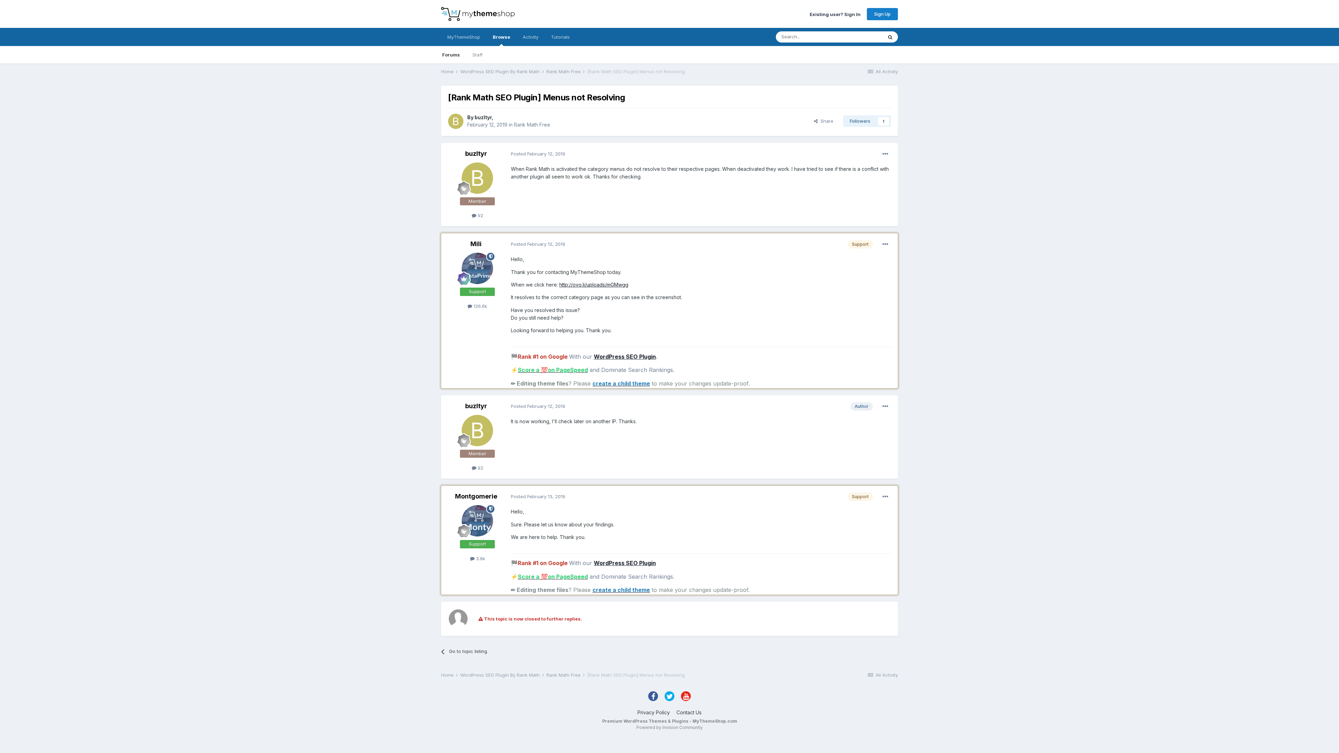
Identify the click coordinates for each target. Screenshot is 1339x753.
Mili (476, 244)
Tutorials (560, 37)
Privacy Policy (653, 712)
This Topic (862, 36)
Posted (538, 154)
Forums (451, 55)
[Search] (890, 37)
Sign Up (882, 14)
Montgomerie (476, 496)
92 (479, 215)
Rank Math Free (532, 125)
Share (825, 121)
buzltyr (483, 117)
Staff (477, 55)
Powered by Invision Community (669, 727)
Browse (501, 37)
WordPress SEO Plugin (625, 356)
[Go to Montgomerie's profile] (477, 521)
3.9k (480, 558)
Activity (530, 37)
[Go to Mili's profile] (477, 268)
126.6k (479, 306)
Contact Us (689, 712)
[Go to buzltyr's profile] (455, 121)
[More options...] (885, 154)
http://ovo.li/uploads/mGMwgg (593, 285)
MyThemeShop (463, 37)
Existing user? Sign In (835, 14)
